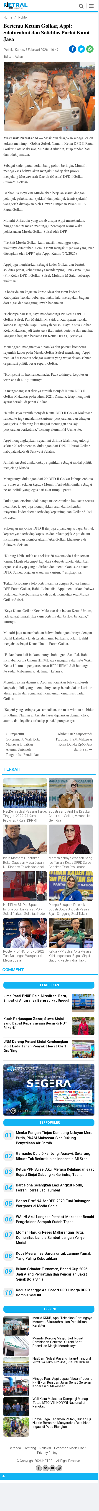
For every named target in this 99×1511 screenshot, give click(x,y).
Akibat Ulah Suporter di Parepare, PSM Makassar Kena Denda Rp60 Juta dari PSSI (74, 741)
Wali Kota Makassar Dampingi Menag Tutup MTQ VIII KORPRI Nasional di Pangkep (60, 1402)
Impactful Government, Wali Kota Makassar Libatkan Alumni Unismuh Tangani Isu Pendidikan (23, 744)
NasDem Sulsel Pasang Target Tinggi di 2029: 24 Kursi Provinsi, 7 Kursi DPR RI (62, 1360)
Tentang (30, 1448)
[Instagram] (59, 1468)
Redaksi (45, 1448)
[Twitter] (46, 1468)
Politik (22, 17)
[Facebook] (39, 1468)
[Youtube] (52, 1468)
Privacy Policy (47, 1453)
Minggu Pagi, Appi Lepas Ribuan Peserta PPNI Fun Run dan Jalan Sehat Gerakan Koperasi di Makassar (62, 1382)
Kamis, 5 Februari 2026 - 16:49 (36, 50)
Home (8, 17)
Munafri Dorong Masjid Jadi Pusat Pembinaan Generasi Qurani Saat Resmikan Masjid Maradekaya (58, 1342)
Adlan (19, 56)
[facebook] (72, 49)
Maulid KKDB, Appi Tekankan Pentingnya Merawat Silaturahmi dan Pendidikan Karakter (62, 1322)
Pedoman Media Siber (70, 1448)
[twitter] (81, 49)
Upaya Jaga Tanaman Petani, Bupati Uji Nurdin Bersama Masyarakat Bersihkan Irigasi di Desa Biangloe (62, 1423)
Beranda (15, 1448)
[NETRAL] (15, 8)
